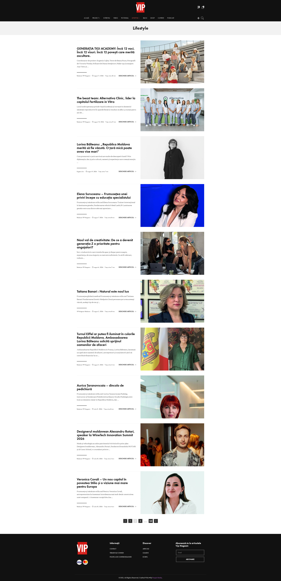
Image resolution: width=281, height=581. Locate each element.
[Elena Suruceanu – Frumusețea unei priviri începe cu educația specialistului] (172, 205)
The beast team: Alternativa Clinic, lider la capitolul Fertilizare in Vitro (106, 100)
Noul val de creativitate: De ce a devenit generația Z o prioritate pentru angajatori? (105, 243)
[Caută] (202, 18)
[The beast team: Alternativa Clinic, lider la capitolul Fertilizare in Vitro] (172, 109)
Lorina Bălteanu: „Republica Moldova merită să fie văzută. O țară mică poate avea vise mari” (104, 147)
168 (150, 521)
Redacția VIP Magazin (83, 75)
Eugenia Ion (80, 171)
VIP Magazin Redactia (83, 311)
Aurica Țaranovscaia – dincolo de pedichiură (100, 387)
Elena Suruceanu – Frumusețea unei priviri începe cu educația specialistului (104, 196)
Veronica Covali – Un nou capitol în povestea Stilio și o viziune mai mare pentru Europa (102, 483)
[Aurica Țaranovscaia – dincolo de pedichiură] (172, 396)
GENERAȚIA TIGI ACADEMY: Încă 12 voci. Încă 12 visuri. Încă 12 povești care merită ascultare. (105, 52)
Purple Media (157, 578)
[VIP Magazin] (140, 7)
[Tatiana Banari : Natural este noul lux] (172, 301)
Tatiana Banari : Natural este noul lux (103, 291)
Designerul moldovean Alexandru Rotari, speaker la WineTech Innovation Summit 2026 (106, 435)
